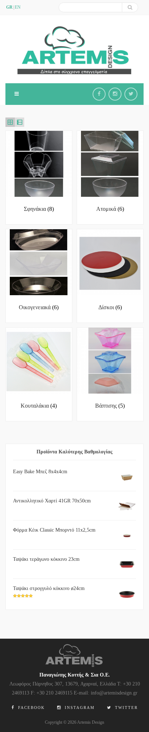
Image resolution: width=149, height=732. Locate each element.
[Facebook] (99, 94)
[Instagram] (115, 94)
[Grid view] (10, 122)
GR (9, 7)
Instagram (79, 707)
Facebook (30, 707)
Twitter (125, 707)
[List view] (19, 122)
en (18, 7)
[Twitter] (130, 94)
